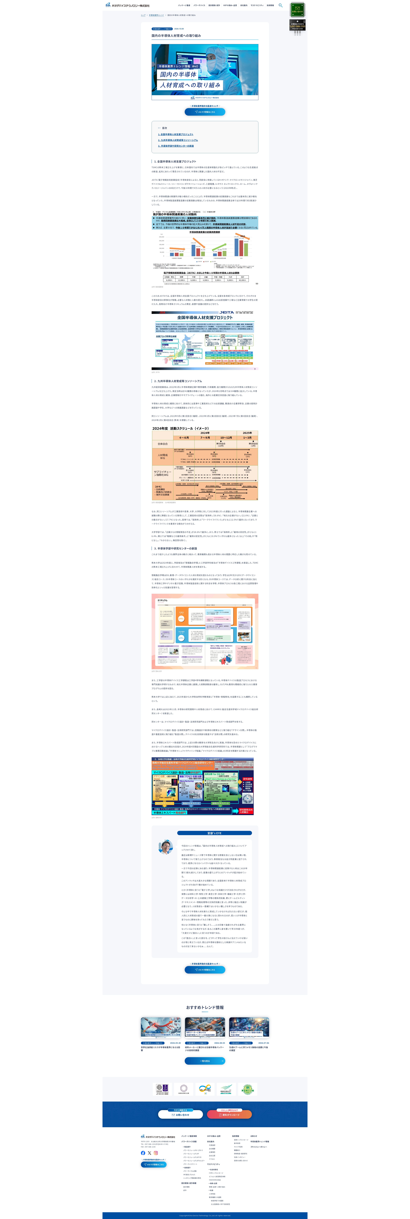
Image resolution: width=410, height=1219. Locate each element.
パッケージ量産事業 (189, 1136)
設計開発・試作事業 (188, 1183)
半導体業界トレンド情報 (259, 1141)
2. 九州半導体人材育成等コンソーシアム (178, 140)
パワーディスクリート (190, 1164)
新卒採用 (237, 1143)
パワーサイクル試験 (189, 1171)
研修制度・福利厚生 (240, 1153)
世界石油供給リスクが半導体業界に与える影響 (160, 1049)
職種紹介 (237, 1150)
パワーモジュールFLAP (191, 1154)
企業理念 (212, 1152)
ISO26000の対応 (215, 1180)
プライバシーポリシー (258, 1147)
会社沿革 (212, 1156)
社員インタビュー (240, 1157)
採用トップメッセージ (241, 1140)
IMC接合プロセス (189, 1174)
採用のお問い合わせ (241, 1160)
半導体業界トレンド (156, 15)
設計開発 (186, 1187)
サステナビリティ (213, 1164)
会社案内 (210, 1141)
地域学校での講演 (217, 1201)
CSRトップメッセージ (216, 1173)
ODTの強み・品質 (230, 5)
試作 (184, 1190)
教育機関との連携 (215, 1197)
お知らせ (253, 1136)
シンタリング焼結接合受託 (192, 1178)
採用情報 (235, 1136)
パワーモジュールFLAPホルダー (194, 1161)
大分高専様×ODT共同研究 (220, 1204)
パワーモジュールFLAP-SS (192, 1157)
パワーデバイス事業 (189, 1141)
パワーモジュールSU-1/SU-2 (193, 1150)
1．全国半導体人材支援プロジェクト (175, 134)
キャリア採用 (238, 1147)
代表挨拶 (212, 1145)
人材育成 (212, 1194)
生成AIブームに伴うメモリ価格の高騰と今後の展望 (248, 1049)
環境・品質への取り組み (217, 1187)
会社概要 (212, 1149)
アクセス (212, 1159)
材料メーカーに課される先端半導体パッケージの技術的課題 (204, 1049)
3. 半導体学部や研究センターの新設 (176, 145)
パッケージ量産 (184, 5)
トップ (143, 15)
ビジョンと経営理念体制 (217, 1176)
